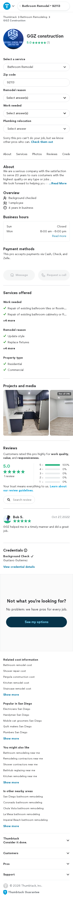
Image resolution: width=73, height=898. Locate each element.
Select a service (14, 59)
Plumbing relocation (17, 121)
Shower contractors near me (20, 764)
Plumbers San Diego (15, 732)
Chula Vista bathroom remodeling (23, 808)
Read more (59, 236)
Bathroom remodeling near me (21, 752)
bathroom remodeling (33, 17)
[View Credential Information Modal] (25, 550)
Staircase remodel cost (17, 688)
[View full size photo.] (26, 413)
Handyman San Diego (16, 714)
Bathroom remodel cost (17, 665)
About (7, 154)
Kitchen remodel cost (16, 682)
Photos (37, 154)
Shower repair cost (14, 671)
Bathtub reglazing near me (19, 770)
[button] (13, 39)
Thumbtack (10, 17)
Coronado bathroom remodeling (22, 802)
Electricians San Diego (16, 709)
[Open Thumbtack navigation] (8, 6)
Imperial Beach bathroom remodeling (25, 820)
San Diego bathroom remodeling (23, 796)
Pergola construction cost (19, 676)
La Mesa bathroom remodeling (21, 814)
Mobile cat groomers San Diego (22, 720)
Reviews (52, 154)
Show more (11, 694)
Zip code (9, 74)
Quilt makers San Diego (17, 726)
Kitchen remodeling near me (20, 776)
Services (21, 154)
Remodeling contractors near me (23, 758)
